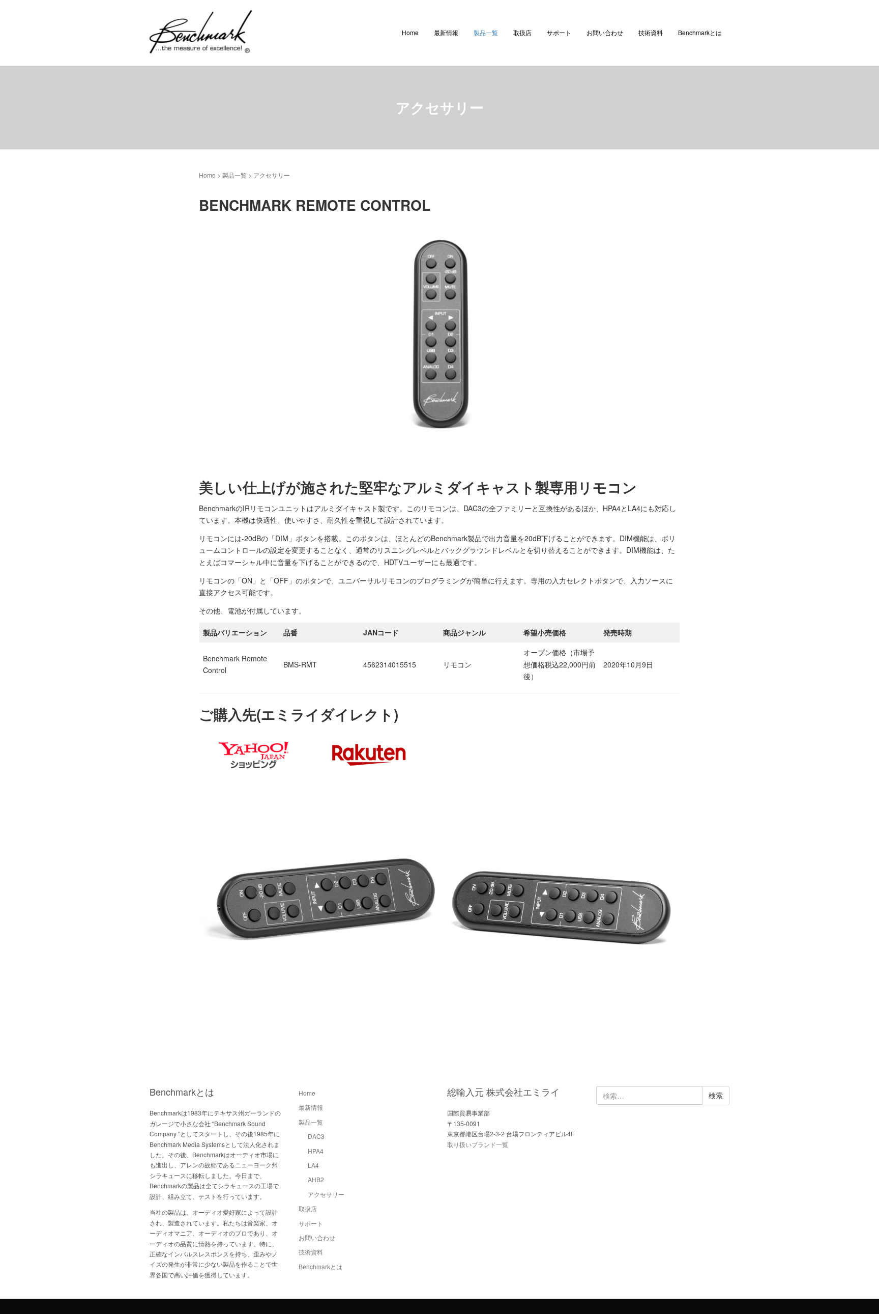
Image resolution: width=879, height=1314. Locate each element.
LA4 (313, 1165)
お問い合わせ (605, 32)
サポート (559, 32)
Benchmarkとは (700, 32)
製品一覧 (486, 32)
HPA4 (316, 1151)
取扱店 (522, 32)
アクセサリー (326, 1194)
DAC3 (316, 1136)
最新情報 (446, 32)
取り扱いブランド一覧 (477, 1144)
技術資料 (650, 32)
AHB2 (316, 1179)
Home (410, 32)
